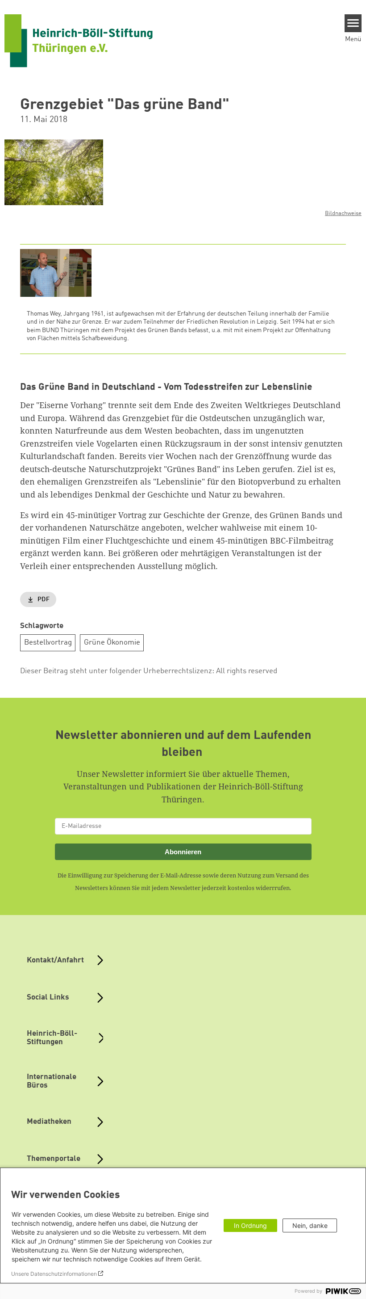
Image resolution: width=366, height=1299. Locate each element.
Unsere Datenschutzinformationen (54, 1273)
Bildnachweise (343, 213)
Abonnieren (183, 852)
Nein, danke (310, 1225)
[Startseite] (78, 41)
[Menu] (353, 23)
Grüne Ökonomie (112, 642)
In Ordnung (250, 1225)
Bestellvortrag (48, 642)
